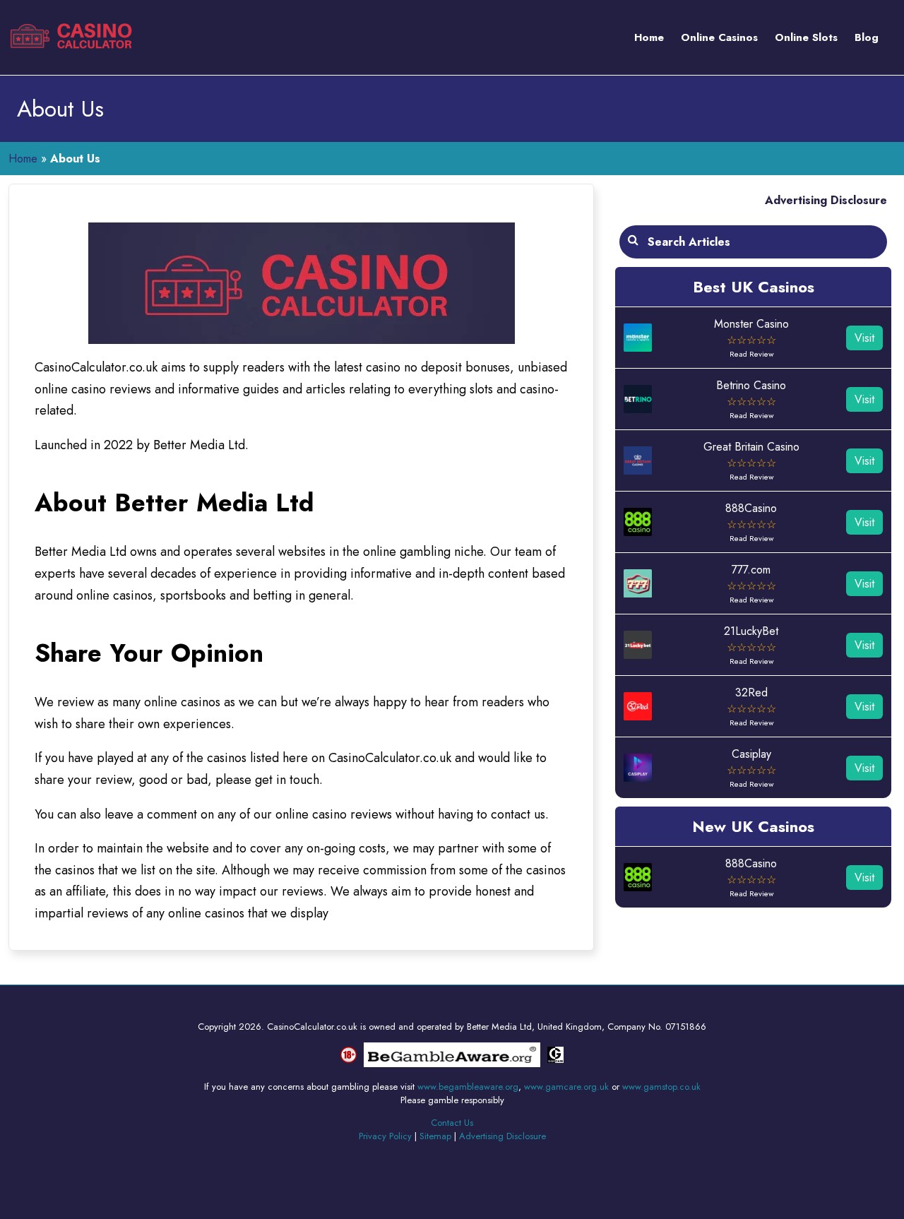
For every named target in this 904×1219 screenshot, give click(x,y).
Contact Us (452, 1122)
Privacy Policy (385, 1136)
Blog (867, 37)
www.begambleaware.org (467, 1086)
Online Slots (806, 37)
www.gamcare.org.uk (566, 1086)
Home (649, 37)
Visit (864, 338)
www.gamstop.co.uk (661, 1086)
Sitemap (435, 1136)
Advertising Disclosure (826, 200)
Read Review (751, 353)
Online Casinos (719, 37)
